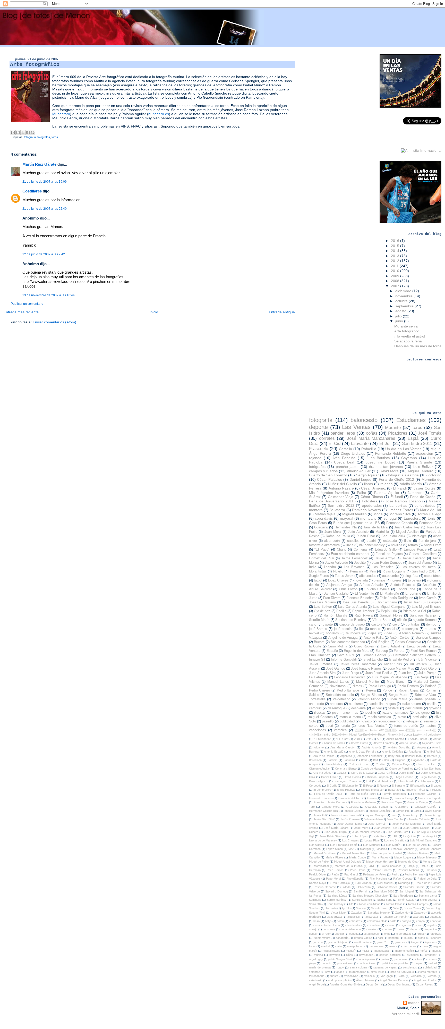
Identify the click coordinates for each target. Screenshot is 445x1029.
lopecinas (431, 942)
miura (365, 950)
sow (327, 971)
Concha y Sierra (345, 768)
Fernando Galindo (424, 793)
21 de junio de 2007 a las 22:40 (44, 208)
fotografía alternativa (324, 545)
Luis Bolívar (323, 607)
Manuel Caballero (430, 848)
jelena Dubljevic (338, 942)
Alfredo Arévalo (371, 585)
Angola (421, 747)
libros (368, 484)
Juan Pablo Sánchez (333, 836)
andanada (371, 916)
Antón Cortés (399, 637)
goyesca (435, 708)
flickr (407, 541)
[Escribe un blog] (18, 132)
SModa (346, 887)
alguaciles (353, 916)
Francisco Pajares (389, 554)
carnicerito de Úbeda (326, 925)
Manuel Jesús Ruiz (354, 853)
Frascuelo (318, 448)
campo (420, 921)
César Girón (385, 772)
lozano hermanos (395, 712)
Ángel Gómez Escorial (394, 980)
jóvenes (400, 942)
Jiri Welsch (418, 664)
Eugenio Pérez (415, 789)
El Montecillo (350, 785)
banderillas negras (382, 704)
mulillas (436, 950)
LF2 (394, 836)
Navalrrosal (338, 686)
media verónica (379, 717)
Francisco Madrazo (363, 802)
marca (393, 946)
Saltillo (314, 695)
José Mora (361, 827)
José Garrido (335, 668)
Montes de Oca (408, 861)
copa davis (324, 518)
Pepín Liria (389, 611)
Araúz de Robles (324, 755)
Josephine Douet (380, 462)
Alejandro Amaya (339, 585)
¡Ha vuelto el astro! (409, 336)
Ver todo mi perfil (406, 1014)
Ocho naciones (391, 865)
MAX (351, 848)
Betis (364, 760)
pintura (418, 959)
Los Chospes (350, 840)
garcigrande (414, 708)
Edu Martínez (384, 781)
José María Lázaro (336, 827)
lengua (415, 942)
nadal (391, 629)
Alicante (319, 747)
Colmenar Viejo (340, 497)
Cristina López (322, 772)
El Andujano (427, 781)
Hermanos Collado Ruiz (324, 810)
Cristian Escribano (429, 768)
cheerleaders (353, 925)
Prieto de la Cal (414, 611)
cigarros (406, 925)
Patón (335, 874)
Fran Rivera (331, 598)
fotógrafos (43, 137)
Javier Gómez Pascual (345, 815)
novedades (366, 954)
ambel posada (425, 699)
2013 (395, 256)
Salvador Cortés (387, 887)
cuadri (371, 541)
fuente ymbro (322, 937)
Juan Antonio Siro (322, 673)
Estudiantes (411, 420)
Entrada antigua (282, 312)
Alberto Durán (359, 743)
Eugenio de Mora (356, 651)
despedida (430, 929)
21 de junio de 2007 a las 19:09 (44, 181)
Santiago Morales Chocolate (370, 895)
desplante (358, 708)
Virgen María (397, 699)
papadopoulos (366, 959)
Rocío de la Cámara (428, 882)
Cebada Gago (401, 764)
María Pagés (380, 857)
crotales (371, 929)
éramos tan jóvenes (386, 467)
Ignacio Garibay (354, 810)
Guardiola (352, 806)
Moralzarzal (321, 865)
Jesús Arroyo (411, 815)
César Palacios (329, 479)
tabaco (340, 971)
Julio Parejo (427, 673)
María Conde (357, 857)
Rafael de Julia (427, 878)
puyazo (366, 721)
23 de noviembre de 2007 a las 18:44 (48, 295)
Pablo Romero (408, 686)
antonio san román (395, 916)
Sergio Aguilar (367, 475)
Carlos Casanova (408, 642)
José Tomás (429, 433)
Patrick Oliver (317, 874)
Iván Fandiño (344, 458)
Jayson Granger (375, 815)
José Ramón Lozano (403, 501)
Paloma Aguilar (386, 493)
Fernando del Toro (349, 798)
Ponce (387, 690)
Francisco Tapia (391, 802)
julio (399, 316)
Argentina (346, 755)
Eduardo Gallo (386, 549)
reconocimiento (389, 721)
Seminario (315, 899)
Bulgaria (400, 760)
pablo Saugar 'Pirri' (340, 959)
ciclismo (390, 925)
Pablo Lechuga (380, 686)
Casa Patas (318, 523)
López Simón (334, 848)
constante (329, 929)
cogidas (432, 925)
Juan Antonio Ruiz (385, 827)
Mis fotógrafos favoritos (329, 493)
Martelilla (382, 532)
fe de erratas (404, 933)
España (332, 651)
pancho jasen (347, 467)
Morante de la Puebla (349, 865)
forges (421, 933)
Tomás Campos (417, 904)
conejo (313, 929)
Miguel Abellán (407, 532)
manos (375, 629)
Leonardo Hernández (349, 677)
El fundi (396, 497)
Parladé (430, 686)
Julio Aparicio (358, 532)
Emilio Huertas (346, 789)
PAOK (424, 865)
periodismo (401, 959)
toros (55, 137)
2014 (395, 251)
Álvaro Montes (365, 980)
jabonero (436, 937)
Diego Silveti (416, 646)
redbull (433, 963)
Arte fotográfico (406, 331)
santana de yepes (385, 967)
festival (393, 708)
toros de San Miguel (402, 971)
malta (338, 946)
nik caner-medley (372, 545)
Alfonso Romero (411, 633)
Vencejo (361, 908)
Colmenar (361, 549)
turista (334, 975)
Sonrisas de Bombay (350, 620)
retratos (430, 629)
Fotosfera (370, 501)
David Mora (389, 471)
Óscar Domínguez (399, 984)
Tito (351, 904)
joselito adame (363, 942)
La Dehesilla (318, 677)
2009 (395, 276)
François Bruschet (360, 598)
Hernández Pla (346, 527)
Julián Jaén (412, 602)
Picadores (397, 433)
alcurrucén (332, 541)
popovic (326, 963)
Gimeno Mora (330, 806)
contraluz (413, 624)
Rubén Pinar (365, 536)
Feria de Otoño (422, 497)
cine (419, 925)
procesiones (345, 963)
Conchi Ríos (406, 589)
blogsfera (411, 576)
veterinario (315, 980)
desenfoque (336, 708)
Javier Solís (392, 664)
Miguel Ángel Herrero (379, 861)
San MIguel (406, 891)
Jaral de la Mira (375, 527)
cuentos (387, 929)
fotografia (435, 933)
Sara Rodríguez (403, 895)
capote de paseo (352, 624)
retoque (411, 721)
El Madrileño (389, 593)
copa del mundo (351, 929)
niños (349, 954)
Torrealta (331, 908)
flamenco (415, 493)
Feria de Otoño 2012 (396, 479)
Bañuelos (349, 760)
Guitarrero (401, 806)
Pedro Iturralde (348, 690)
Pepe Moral (333, 878)
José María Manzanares (371, 438)
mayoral (346, 518)
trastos (430, 726)
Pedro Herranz (414, 874)
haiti (380, 937)
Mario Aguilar (430, 510)
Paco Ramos (335, 870)
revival (314, 633)
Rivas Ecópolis (393, 571)
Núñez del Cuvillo (342, 484)
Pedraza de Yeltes (374, 874)
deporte (318, 427)
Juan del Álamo (420, 562)
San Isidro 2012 (341, 505)
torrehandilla (316, 975)
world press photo (339, 980)
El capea (436, 785)
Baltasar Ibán (413, 755)
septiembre (405, 306)
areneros (336, 704)
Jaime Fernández (354, 558)
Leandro (330, 567)
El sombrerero (322, 789)
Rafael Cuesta (402, 878)
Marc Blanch (396, 682)
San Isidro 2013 (424, 571)
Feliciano (435, 789)
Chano (341, 549)
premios (380, 580)
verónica (340, 730)
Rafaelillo (368, 449)
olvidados (413, 954)
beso (316, 921)
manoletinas (376, 946)
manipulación (355, 946)
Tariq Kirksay (335, 904)
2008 (395, 281)
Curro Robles (364, 646)
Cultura (341, 772)
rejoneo (315, 458)
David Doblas (352, 777)
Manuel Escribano (325, 853)
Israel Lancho (373, 659)
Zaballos (356, 912)
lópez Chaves (338, 580)
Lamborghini (429, 836)
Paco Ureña (357, 870)
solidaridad (430, 967)
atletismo (356, 704)
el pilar (377, 708)
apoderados (372, 505)
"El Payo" (322, 549)
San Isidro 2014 (393, 536)
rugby (340, 967)
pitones (432, 959)
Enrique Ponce (415, 549)
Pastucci (431, 870)
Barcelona (315, 760)
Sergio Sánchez (362, 899)
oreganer (431, 954)
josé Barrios (318, 629)
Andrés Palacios (402, 585)
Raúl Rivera (364, 615)
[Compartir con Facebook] (27, 132)
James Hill (402, 810)
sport (329, 726)
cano (312, 624)
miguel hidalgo (331, 950)
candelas (435, 921)
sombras (314, 971)
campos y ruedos (323, 471)
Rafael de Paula (338, 536)
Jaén (394, 815)
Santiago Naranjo (423, 615)
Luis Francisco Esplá (343, 844)
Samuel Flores (391, 615)
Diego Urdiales (353, 453)
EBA (368, 781)
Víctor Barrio (381, 620)
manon (414, 1003)
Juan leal (405, 673)
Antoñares (415, 751)
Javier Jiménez (320, 664)
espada (353, 933)
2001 (357, 738)
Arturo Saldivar (320, 589)
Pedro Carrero (319, 690)
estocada (390, 541)
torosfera (414, 580)
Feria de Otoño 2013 (328, 793)
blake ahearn (411, 704)
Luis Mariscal (371, 844)
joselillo (370, 712)
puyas (418, 963)
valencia (369, 975)
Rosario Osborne (325, 887)
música (318, 954)
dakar (401, 929)
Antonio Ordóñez (392, 751)
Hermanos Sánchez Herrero (414, 655)
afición (402, 620)
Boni (386, 760)
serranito (430, 721)
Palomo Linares (382, 870)
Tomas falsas (394, 904)
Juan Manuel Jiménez (366, 831)
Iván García (428, 598)
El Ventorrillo (364, 593)
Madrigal (365, 848)
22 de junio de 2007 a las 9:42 (43, 254)
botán (340, 921)
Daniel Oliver (329, 777)
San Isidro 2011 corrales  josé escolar (395, 730)
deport (414, 929)
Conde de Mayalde (372, 768)
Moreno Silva (400, 514)
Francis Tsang (404, 798)
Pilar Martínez (378, 878)
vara (402, 975)
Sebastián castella (340, 695)
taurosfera (412, 518)
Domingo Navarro (366, 510)
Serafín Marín (319, 620)
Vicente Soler (379, 908)
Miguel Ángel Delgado (347, 861)
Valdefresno (341, 699)
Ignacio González (380, 810)
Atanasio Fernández (370, 755)
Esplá (413, 438)
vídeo (388, 633)
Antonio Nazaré (341, 488)
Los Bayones (354, 567)
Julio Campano (386, 602)
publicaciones (367, 963)
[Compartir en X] (22, 132)
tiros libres (377, 971)
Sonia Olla (315, 904)
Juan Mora (332, 532)
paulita (385, 959)
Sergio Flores (319, 576)
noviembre (404, 296)
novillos (396, 545)
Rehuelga (404, 882)
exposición (424, 453)
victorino (434, 475)
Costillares (32, 191)
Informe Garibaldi (343, 659)
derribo (431, 624)
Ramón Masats (335, 615)
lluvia (349, 545)
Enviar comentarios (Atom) (54, 322)
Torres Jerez (344, 576)
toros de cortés (406, 726)
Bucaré (319, 642)
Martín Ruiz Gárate (39, 164)
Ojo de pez (322, 611)
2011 (395, 266)
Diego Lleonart (404, 777)
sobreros (332, 633)
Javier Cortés (424, 488)
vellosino (416, 975)
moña (423, 950)
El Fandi (400, 488)
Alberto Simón (408, 743)
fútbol (318, 580)
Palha (361, 493)
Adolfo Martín (411, 484)
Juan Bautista (378, 458)
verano (432, 975)
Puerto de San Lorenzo (328, 475)
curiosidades (425, 505)
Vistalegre (419, 536)
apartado (418, 916)
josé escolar (343, 629)
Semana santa (428, 895)
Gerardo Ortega (417, 802)
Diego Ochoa (428, 777)
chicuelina (373, 925)
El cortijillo (413, 593)
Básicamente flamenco (348, 642)
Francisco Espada (429, 798)
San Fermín (361, 891)
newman (334, 954)
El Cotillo (332, 785)
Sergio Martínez (337, 899)
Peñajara (356, 571)
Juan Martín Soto (397, 831)
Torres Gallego (429, 514)
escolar (339, 933)
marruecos (409, 946)
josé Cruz (384, 942)
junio (399, 321)
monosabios (382, 950)
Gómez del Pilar (321, 558)
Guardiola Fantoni (376, 806)
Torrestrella (317, 699)
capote (328, 624)
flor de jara (427, 541)
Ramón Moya (317, 882)
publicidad (347, 721)
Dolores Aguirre (318, 781)
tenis (431, 518)
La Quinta (409, 836)
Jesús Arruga (433, 815)
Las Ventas (356, 427)
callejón (406, 921)
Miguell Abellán (354, 514)
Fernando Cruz (430, 523)
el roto (326, 933)
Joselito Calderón (419, 819)
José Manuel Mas (401, 668)
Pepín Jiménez (363, 611)
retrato (413, 545)
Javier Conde (433, 810)
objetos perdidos (389, 954)
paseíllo (327, 721)
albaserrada (334, 916)
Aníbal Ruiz (434, 751)
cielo (395, 624)
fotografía (30, 137)
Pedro (395, 874)
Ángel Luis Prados (425, 980)
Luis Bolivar (423, 467)
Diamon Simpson (378, 777)
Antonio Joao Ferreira (362, 751)
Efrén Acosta (406, 781)
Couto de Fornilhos (401, 768)
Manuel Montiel (368, 682)
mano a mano (350, 717)
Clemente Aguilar (319, 768)
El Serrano (398, 785)
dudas (313, 933)
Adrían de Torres (334, 743)
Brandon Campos (428, 637)
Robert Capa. (409, 690)
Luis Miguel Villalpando (389, 677)
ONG (372, 865)
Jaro (417, 810)
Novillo (338, 571)
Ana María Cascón (342, 747)
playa (312, 963)
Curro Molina (337, 646)
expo (387, 933)
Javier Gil (319, 815)
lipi (361, 629)
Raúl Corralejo (341, 882)
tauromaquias (357, 971)
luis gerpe (422, 712)
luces (312, 946)
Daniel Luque (360, 479)
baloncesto (364, 420)
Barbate (432, 755)
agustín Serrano (425, 620)
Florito (385, 798)
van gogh (387, 975)
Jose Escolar (395, 819)
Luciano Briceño (394, 840)
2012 (395, 261)
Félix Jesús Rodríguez (396, 598)
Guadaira (321, 527)
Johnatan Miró (373, 819)
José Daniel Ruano (349, 823)
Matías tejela (325, 514)
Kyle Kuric (380, 836)
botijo (328, 921)
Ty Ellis (346, 908)
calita (393, 921)
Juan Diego (350, 673)
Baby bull (394, 755)
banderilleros (342, 433)
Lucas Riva (371, 840)
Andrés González (399, 747)
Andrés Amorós (372, 747)
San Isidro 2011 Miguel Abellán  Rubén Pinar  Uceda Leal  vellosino (375, 734)
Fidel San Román (423, 651)
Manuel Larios (338, 682)
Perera (371, 690)
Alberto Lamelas (383, 743)
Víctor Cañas (413, 908)
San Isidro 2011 (417, 443)
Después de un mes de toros (417, 346)
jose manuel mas (345, 712)
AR (379, 738)
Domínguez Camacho (347, 781)
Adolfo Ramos (395, 738)
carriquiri (315, 708)
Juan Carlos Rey (407, 527)
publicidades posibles (395, 963)
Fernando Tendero (320, 798)
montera (316, 510)
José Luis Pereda (355, 602)
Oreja (411, 865)
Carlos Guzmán (359, 764)
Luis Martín (393, 844)
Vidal (396, 908)
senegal (390, 518)
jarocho (318, 942)
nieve (402, 717)
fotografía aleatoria (403, 475)
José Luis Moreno (322, 602)
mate (425, 946)
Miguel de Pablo (319, 861)
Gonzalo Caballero (423, 554)
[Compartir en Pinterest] (32, 132)
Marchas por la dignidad (386, 853)
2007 (395, 286)
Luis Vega (421, 677)
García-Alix (345, 655)
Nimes (357, 686)
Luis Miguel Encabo (426, 607)
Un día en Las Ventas (403, 449)
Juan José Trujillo (335, 831)
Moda (378, 514)
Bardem (332, 760)
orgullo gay (316, 959)
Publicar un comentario (27, 304)
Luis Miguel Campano (389, 607)
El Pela (367, 785)
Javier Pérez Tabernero (358, 664)
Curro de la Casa (362, 772)
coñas (372, 433)
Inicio (154, 312)
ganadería (342, 937)
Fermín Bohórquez (394, 793)
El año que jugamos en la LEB (356, 523)
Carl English (380, 642)
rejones (386, 484)
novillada (361, 580)
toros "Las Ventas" (372, 726)
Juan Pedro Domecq (387, 562)
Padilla (341, 611)
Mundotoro (61, 114)
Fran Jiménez (319, 655)
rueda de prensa (320, 967)
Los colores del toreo (418, 567)
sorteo (313, 726)
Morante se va (406, 326)
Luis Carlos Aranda (352, 607)
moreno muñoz (404, 950)
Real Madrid (384, 882)
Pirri (373, 571)
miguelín (351, 950)
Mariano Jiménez (418, 853)
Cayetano (409, 458)
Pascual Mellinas (408, 870)
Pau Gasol (351, 874)
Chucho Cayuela (376, 589)
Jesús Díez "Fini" (324, 819)
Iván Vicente (427, 659)
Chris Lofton (348, 589)
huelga (408, 937)
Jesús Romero (349, 819)
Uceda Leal (344, 462)
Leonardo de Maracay (323, 840)
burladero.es (158, 114)
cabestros (355, 921)
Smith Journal (428, 899)
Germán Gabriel (374, 655)
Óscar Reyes (424, 984)
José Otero (428, 668)
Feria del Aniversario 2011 (331, 501)
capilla (432, 704)
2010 (395, 271)
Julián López (360, 836)
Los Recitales (383, 567)
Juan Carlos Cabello (416, 827)
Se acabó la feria (408, 341)
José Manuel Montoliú (406, 823)
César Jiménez (373, 488)
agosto (401, 311)
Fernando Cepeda (399, 523)
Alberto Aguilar (359, 471)
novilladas (420, 717)
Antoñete (429, 585)
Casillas (381, 764)
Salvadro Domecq (336, 891)
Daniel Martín (407, 772)
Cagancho (417, 760)
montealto (368, 518)
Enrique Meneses (372, 789)
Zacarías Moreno (379, 912)
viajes (372, 633)
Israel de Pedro (400, 659)
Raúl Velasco (363, 882)
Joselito (360, 562)
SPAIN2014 (363, 887)
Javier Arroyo (385, 558)
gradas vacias (363, 937)
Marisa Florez (334, 857)
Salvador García (413, 887)
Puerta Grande (419, 462)
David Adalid (390, 646)
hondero (393, 937)
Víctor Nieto (338, 912)
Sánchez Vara (425, 695)
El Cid (334, 443)
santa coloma (358, 967)
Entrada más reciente (21, 312)
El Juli (385, 443)
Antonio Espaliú (333, 751)
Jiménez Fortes (400, 510)
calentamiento (375, 921)
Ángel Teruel (316, 984)
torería (345, 726)
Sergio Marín (398, 695)
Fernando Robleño (390, 453)
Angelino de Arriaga (342, 637)
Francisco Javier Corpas (329, 802)
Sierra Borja (384, 899)
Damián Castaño (335, 593)
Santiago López (337, 895)
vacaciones (317, 730)
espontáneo (432, 576)
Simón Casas (406, 899)
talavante (360, 443)
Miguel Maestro (427, 857)
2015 (395, 246)
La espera (434, 602)
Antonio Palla (373, 637)
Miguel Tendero (420, 471)
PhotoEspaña (355, 878)
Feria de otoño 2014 (362, 793)
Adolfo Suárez (418, 738)
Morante (393, 427)
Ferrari (371, 798)
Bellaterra (337, 510)
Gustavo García (425, 806)
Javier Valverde (336, 562)
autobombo (390, 576)
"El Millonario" (322, 738)
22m (368, 738)
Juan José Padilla (378, 673)
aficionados (367, 576)
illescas (320, 712)
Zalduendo (401, 912)
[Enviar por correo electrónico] (13, 132)
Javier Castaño (413, 558)
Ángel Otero (432, 545)
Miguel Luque (402, 857)
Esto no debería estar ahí (350, 554)
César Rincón (372, 497)
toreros (396, 580)
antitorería (316, 704)
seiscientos (410, 967)
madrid (325, 946)
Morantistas (318, 571)
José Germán (377, 823)
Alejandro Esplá (431, 743)
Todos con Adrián (369, 904)
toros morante (428, 971)
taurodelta (353, 633)
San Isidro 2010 (384, 891)
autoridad (435, 916)
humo (421, 937)
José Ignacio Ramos (366, 668)
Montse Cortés (432, 861)
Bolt (375, 760)
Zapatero (419, 912)
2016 (395, 241)
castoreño (378, 624)
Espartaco (394, 789)
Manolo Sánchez (403, 848)
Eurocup (381, 651)
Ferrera (399, 651)
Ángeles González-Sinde (345, 984)
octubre (402, 301)
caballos (353, 541)
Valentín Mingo (368, 699)
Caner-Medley (333, 764)
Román (430, 690)
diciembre (403, 291)
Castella (345, 449)
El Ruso (382, 785)
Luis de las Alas (416, 844)
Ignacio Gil (317, 659)
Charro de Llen (426, 764)
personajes (410, 629)
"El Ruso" (342, 738)
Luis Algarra (316, 844)
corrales (327, 438)
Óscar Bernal (374, 984)
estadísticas (371, 933)
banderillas (398, 505)
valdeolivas (351, 975)
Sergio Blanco (371, 695)
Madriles (381, 848)
